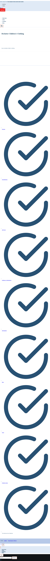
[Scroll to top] (1, 545)
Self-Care (4, 229)
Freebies (4, 21)
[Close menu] (0, 547)
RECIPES (2, 10)
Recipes (3, 129)
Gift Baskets (4, 330)
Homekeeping (4, 179)
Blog (3, 22)
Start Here (4, 4)
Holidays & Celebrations (6, 280)
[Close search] (1, 555)
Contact (3, 5)
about (5, 540)
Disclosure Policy (12, 540)
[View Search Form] (1, 26)
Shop (3, 19)
